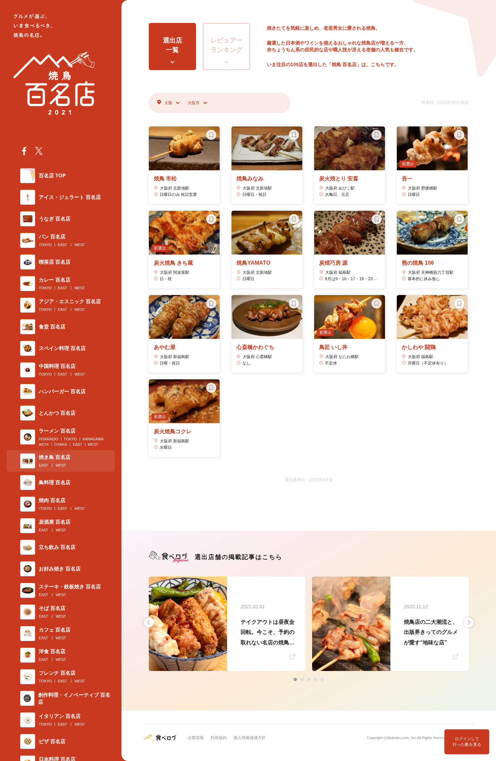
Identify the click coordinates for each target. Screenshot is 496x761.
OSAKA (60, 444)
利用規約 (219, 737)
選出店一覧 (172, 45)
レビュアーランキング (227, 45)
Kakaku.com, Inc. (402, 738)
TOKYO (45, 245)
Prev (149, 622)
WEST (80, 245)
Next (469, 622)
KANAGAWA (93, 439)
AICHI (44, 444)
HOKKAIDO (48, 439)
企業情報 (196, 737)
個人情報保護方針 (249, 737)
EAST (62, 245)
